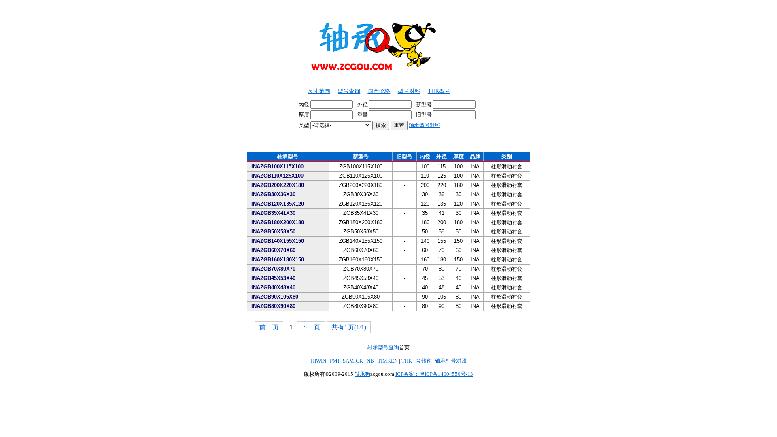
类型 (369, 125)
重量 (363, 115)
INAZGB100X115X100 (277, 166)
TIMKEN (388, 361)
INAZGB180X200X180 (277, 222)
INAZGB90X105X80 (274, 297)
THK (406, 361)
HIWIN (318, 361)
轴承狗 (362, 374)
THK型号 (439, 91)
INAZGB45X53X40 (273, 278)
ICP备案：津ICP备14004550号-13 (434, 374)
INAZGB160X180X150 (277, 260)
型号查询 (349, 91)
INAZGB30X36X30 (273, 194)
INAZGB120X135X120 (277, 204)
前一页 (269, 327)
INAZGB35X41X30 (273, 213)
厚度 (304, 115)
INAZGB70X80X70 (273, 269)
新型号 (424, 105)
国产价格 (378, 91)
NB (370, 361)
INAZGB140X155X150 (277, 241)
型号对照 (409, 91)
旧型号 (424, 115)
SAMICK (353, 361)
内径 (304, 105)
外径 (363, 105)
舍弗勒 (423, 361)
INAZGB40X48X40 (273, 287)
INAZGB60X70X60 (273, 250)
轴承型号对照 (424, 125)
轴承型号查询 (383, 347)
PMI (334, 361)
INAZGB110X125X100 (277, 176)
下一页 (311, 327)
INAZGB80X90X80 (273, 306)
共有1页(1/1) (348, 327)
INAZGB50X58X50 (273, 232)
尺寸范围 (319, 91)
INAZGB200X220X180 (277, 185)
